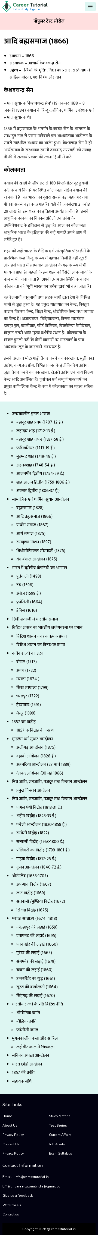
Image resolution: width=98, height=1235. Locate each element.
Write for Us (11, 1205)
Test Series (58, 1125)
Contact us (10, 1214)
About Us (9, 1125)
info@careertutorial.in (32, 1177)
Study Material (60, 1116)
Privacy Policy (13, 1135)
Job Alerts (57, 1144)
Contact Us (11, 1144)
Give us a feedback (17, 1195)
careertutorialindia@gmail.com (39, 1186)
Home (7, 1116)
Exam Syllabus (60, 1153)
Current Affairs (60, 1135)
